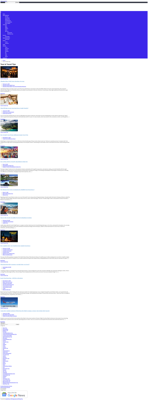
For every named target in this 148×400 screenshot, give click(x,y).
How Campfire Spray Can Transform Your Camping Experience (15, 245)
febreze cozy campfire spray (9, 253)
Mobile (6, 27)
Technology (5, 24)
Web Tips (6, 31)
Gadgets (6, 28)
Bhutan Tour (5, 195)
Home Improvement (6, 37)
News (4, 364)
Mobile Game (5, 361)
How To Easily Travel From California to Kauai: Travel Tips (14, 135)
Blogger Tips (7, 19)
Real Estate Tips (6, 368)
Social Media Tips (6, 375)
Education (7, 48)
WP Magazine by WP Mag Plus (17, 399)
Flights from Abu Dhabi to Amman (10, 316)
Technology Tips (6, 378)
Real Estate (7, 39)
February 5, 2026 (6, 84)
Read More (2, 93)
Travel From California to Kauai (9, 138)
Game (6, 29)
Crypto (6, 41)
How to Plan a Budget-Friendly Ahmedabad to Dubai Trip (14, 161)
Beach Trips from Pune (7, 282)
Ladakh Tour (5, 223)
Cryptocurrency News (7, 335)
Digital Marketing (6, 15)
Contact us (5, 57)
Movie (4, 362)
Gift (5, 52)
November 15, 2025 (7, 137)
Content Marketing (8, 21)
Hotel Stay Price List (7, 113)
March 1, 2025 (5, 192)
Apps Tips (5, 328)
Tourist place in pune (7, 287)
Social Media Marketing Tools (9, 373)
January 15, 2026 (6, 110)
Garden (4, 347)
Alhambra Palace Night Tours (9, 85)
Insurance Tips (6, 354)
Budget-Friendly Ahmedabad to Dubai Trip (12, 166)
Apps (6, 25)
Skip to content (3, 1)
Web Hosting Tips (6, 381)
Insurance (7, 43)
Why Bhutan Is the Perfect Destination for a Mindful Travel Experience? (17, 189)
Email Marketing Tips (7, 339)
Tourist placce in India (7, 285)
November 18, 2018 (7, 280)
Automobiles (7, 36)
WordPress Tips (10, 33)
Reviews (4, 370)
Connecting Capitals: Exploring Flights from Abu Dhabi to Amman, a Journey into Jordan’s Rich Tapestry (25, 311)
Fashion (6, 49)
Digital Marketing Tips (7, 336)
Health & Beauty (6, 350)
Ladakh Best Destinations (8, 221)
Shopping (6, 51)
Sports (4, 377)
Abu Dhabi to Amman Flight (8, 314)
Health (4, 44)
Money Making (7, 23)
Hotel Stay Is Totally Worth (8, 112)
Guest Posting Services (5, 387)
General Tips (5, 348)
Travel (6, 47)
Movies (6, 56)
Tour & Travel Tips (4, 78)
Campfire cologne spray (8, 249)
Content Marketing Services (6, 386)
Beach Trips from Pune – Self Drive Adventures (11, 278)
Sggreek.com (9, 5)
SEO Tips (6, 16)
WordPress (8, 399)
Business (4, 35)
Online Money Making (7, 366)
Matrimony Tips (6, 358)
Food (6, 55)
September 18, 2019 (7, 267)
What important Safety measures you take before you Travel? (14, 264)
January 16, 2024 (6, 313)
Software (4, 376)
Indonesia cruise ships (7, 283)
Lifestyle (4, 45)
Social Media (7, 17)
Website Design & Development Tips (10, 382)
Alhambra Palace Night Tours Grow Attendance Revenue (14, 86)
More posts (3, 323)
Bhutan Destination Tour (8, 193)
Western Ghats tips (7, 289)
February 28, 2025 (6, 220)
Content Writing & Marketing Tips (10, 334)
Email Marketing (8, 20)
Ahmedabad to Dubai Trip (8, 165)
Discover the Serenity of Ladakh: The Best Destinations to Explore (16, 217)
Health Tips (5, 352)
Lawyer (4, 356)
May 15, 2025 (5, 164)
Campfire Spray (6, 252)
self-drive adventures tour (8, 284)
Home (4, 14)
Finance (4, 40)
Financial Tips (5, 342)
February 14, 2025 (6, 248)
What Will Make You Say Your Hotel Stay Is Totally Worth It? (14, 108)
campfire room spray (7, 251)
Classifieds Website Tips (8, 333)
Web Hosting (9, 32)
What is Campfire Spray (7, 254)
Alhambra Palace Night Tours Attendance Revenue (12, 81)
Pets (6, 53)
